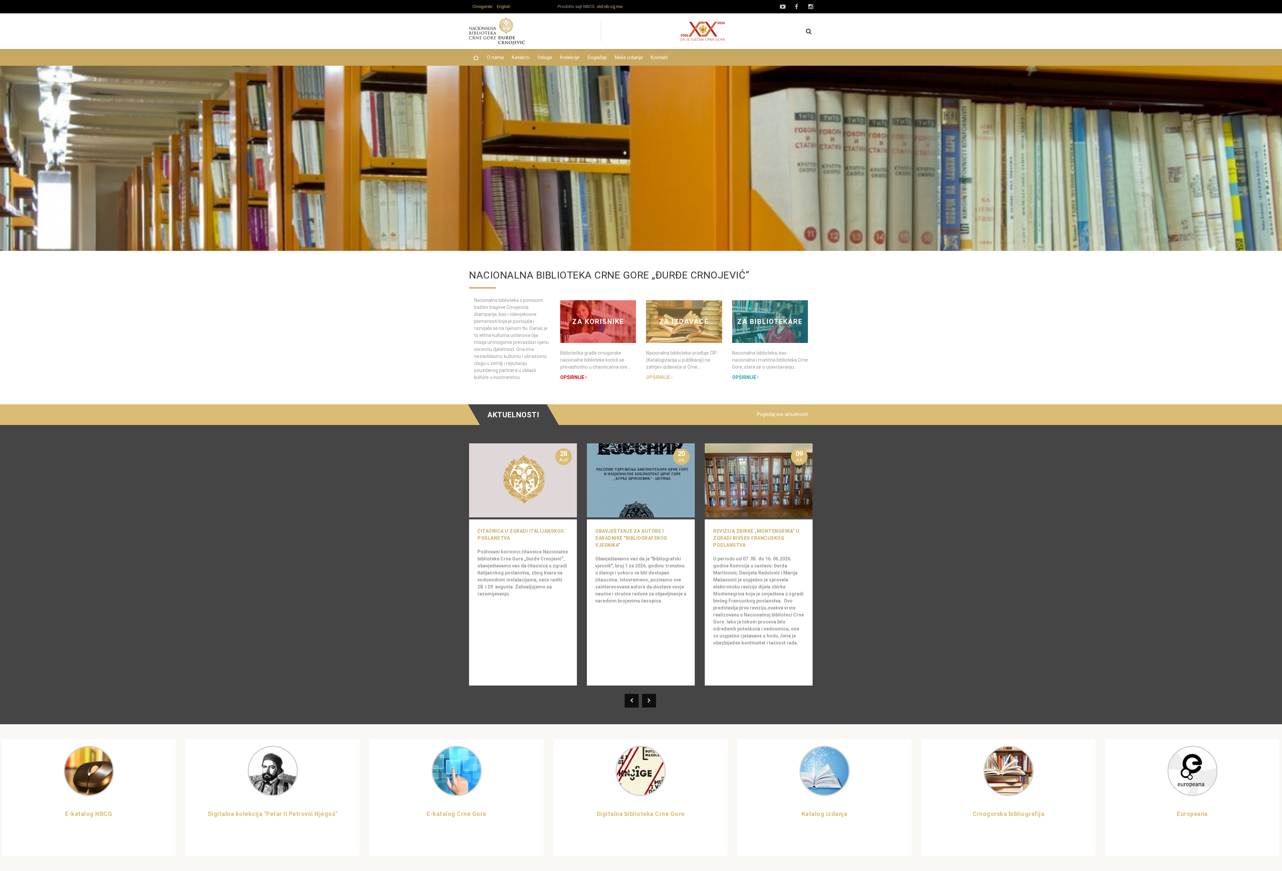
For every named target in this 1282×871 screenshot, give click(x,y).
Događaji (597, 57)
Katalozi (520, 57)
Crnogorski (482, 6)
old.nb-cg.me (609, 6)
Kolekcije (570, 57)
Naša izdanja (629, 57)
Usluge (545, 57)
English (503, 6)
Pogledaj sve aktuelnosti (782, 414)
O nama (495, 57)
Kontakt (659, 57)
